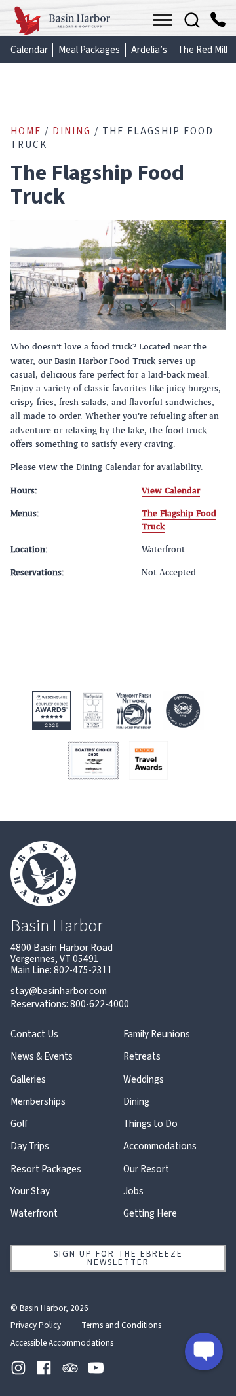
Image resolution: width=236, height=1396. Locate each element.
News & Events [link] (41, 1057)
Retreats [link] (142, 1057)
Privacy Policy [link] (35, 1325)
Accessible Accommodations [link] (61, 1343)
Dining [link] (71, 131)
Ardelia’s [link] (149, 50)
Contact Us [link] (34, 1034)
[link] (62, 20)
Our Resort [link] (146, 1169)
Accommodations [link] (160, 1146)
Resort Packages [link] (45, 1169)
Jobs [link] (133, 1191)
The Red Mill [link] (202, 50)
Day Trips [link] (29, 1146)
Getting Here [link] (150, 1214)
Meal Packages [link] (89, 50)
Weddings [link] (143, 1079)
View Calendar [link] (171, 490)
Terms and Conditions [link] (121, 1325)
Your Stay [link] (30, 1191)
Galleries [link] (28, 1079)
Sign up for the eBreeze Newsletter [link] (118, 1257)
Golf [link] (19, 1124)
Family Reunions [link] (156, 1034)
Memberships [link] (38, 1102)
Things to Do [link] (150, 1124)
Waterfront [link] (34, 1214)
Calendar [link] (29, 50)
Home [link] (25, 131)
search (192, 20)
